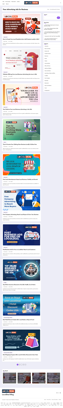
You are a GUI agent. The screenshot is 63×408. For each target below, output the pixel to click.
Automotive (46, 46)
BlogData (13, 399)
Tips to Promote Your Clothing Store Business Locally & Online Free (20, 144)
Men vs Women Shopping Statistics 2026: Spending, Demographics (51, 29)
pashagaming (29, 405)
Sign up (7, 3)
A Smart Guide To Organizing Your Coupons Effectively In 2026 (51, 25)
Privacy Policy (49, 399)
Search (45, 14)
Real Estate (46, 80)
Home (3, 1)
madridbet (61, 405)
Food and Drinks (47, 63)
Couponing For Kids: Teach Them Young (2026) (52, 36)
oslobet (55, 405)
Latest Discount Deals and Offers (8, 317)
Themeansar (17, 399)
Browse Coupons (7, 1)
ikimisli (32, 405)
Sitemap (60, 399)
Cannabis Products (48, 53)
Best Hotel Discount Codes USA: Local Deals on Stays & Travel (18, 320)
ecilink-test (25, 406)
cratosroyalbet (2, 405)
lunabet (11, 405)
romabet (49, 405)
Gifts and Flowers (47, 65)
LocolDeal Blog (8, 394)
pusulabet (31, 406)
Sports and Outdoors (48, 85)
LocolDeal (5, 282)
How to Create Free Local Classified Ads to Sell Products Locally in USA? (21, 39)
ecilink (28, 406)
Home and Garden (48, 70)
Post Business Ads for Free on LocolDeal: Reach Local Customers (19, 249)
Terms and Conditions (55, 399)
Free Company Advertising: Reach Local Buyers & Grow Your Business (20, 214)
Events (46, 58)
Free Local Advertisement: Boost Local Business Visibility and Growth (20, 179)
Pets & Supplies (47, 78)
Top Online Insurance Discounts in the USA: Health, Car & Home (19, 284)
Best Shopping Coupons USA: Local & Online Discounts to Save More (20, 355)
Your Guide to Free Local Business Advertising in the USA (17, 109)
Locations (18, 1)
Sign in (4, 3)
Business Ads (5, 37)
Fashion (5, 142)
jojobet (5, 405)
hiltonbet (41, 405)
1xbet (47, 405)
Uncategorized (47, 90)
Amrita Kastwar (5, 146)
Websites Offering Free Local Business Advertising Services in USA (20, 74)
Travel (46, 87)
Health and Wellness (48, 68)
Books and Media (47, 48)
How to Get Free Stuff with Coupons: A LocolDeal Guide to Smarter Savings (50, 39)
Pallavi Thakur (5, 41)
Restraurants (47, 83)
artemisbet (35, 405)
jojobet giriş (20, 405)
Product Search (13, 1)
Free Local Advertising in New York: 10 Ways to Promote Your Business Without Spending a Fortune (52, 32)
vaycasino (34, 406)
